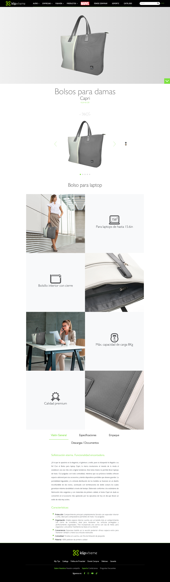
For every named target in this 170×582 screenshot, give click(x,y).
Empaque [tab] (114, 435)
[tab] (80, 174)
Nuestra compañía (73, 569)
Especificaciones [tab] (87, 435)
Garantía (113, 561)
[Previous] (55, 144)
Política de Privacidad (78, 561)
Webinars (104, 561)
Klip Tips (57, 561)
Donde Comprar (93, 561)
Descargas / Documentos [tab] (85, 443)
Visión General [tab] (59, 435)
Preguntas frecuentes (108, 569)
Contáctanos (93, 569)
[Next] (114, 144)
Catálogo (65, 561)
